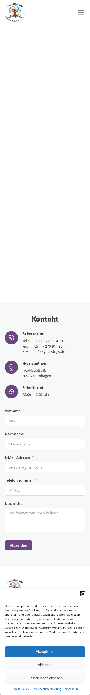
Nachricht (13, 503)
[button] (82, 593)
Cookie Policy (20, 689)
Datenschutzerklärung (46, 689)
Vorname (13, 410)
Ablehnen (45, 665)
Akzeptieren (45, 651)
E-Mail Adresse (17, 457)
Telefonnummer (19, 480)
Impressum (71, 689)
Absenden (18, 545)
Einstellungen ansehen (45, 678)
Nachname (14, 434)
